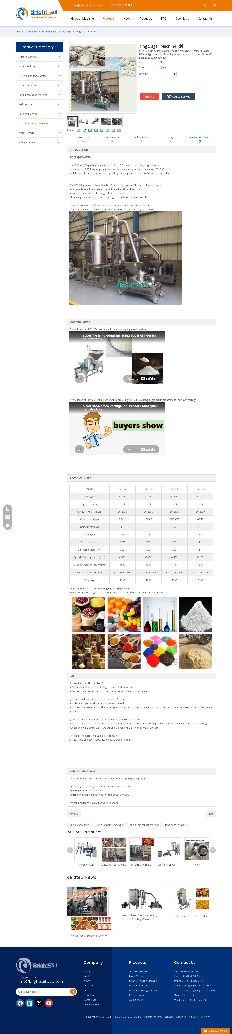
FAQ (164, 18)
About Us (146, 18)
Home (87, 971)
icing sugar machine (80, 824)
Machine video (112, 137)
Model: (142, 62)
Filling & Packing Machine (33, 75)
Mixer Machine (27, 66)
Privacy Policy (91, 1004)
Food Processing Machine (33, 94)
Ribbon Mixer (86, 864)
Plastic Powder (137, 995)
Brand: (142, 67)
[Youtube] (49, 1003)
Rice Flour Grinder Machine (169, 864)
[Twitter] (39, 1003)
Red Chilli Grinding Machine (141, 864)
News (127, 18)
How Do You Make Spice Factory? (88, 935)
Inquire (149, 96)
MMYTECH (197, 1016)
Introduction (83, 137)
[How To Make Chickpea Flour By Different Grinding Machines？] (141, 898)
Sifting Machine (27, 142)
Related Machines (200, 137)
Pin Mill (196, 864)
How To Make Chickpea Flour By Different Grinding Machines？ (140, 917)
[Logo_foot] (36, 965)
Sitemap (168, 1016)
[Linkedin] (29, 1003)
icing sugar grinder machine (144, 824)
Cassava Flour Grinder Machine (114, 864)
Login (207, 1016)
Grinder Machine (82, 18)
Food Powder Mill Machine (33, 123)
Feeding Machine (28, 113)
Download (182, 18)
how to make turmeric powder (190, 916)
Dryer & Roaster (28, 85)
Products (109, 18)
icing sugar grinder (175, 824)
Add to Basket (181, 96)
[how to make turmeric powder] (193, 899)
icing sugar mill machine (110, 824)
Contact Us (205, 18)
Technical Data (141, 137)
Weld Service (26, 104)
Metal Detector (27, 132)
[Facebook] (20, 1003)
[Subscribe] (73, 992)
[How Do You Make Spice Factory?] (89, 908)
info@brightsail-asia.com (41, 981)
